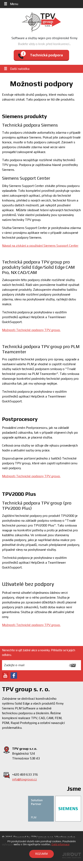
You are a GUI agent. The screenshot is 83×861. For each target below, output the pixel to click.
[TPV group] (41, 22)
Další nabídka (19, 69)
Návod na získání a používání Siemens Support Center (40, 245)
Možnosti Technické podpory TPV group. (31, 330)
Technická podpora (46, 55)
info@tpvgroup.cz (24, 779)
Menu (14, 4)
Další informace (61, 844)
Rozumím (41, 853)
